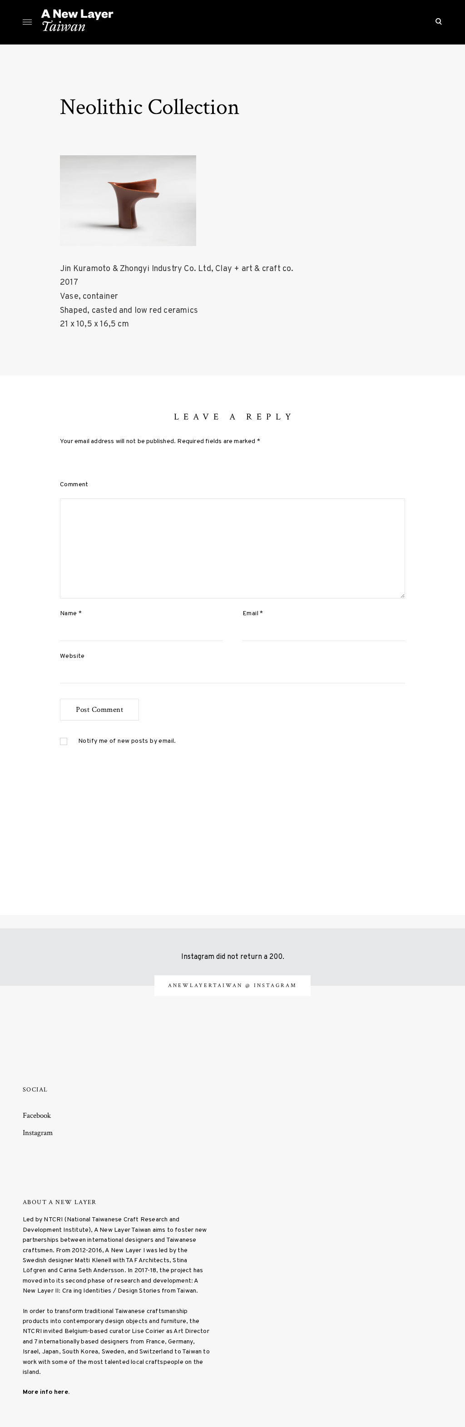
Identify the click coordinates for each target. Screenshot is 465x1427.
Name (71, 613)
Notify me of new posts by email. (127, 741)
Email (252, 613)
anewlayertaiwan (206, 985)
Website (72, 656)
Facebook (37, 1116)
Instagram (38, 1133)
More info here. (46, 1392)
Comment (74, 485)
